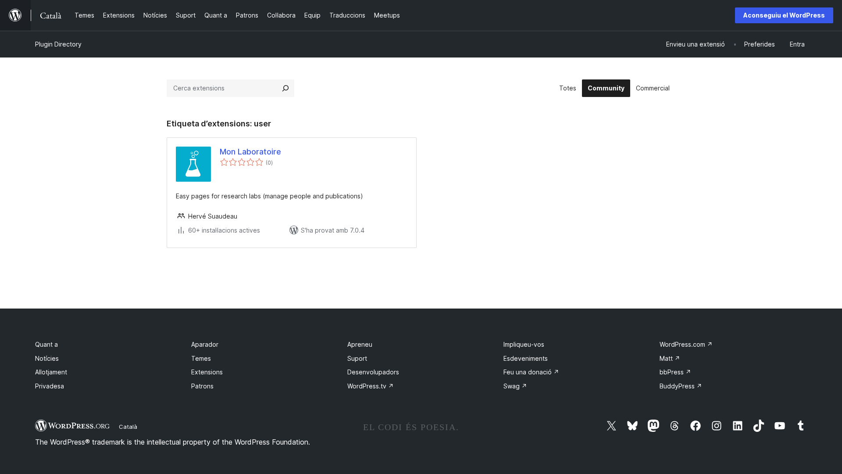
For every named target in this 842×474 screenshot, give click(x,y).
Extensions (207, 372)
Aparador (204, 344)
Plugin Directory (58, 44)
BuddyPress (681, 386)
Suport (357, 358)
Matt (670, 358)
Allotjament (51, 372)
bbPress (675, 372)
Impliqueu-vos (523, 344)
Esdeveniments (525, 358)
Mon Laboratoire (250, 151)
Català (128, 426)
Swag (515, 386)
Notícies (47, 358)
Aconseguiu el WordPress (784, 15)
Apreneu (359, 344)
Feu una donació (531, 372)
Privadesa (49, 386)
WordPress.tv (370, 386)
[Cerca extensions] (285, 88)
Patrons (202, 386)
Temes (201, 358)
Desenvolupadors (373, 372)
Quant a (46, 344)
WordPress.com (686, 344)
